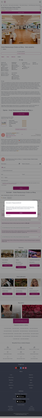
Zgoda (21, 212)
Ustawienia (8, 215)
